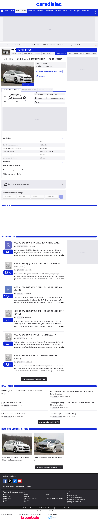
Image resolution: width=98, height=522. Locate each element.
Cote (69, 53)
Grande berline (7, 498)
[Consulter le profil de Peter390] (8, 293)
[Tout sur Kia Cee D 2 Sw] (6, 54)
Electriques (31, 11)
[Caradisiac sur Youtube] (20, 481)
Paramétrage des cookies (74, 501)
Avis (43, 53)
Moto (70, 11)
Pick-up (26, 500)
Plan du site (70, 494)
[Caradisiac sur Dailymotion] (15, 481)
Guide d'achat (21, 11)
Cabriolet (26, 496)
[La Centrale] (30, 519)
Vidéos (94, 53)
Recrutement (71, 508)
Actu (6, 11)
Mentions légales (72, 495)
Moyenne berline (7, 496)
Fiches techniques (61, 53)
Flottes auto (49, 11)
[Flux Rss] (96, 45)
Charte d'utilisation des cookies (76, 499)
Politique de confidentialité (74, 497)
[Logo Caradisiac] (49, 7)
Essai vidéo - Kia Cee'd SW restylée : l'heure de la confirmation (16, 458)
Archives (69, 492)
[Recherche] (96, 14)
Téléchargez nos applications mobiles (18, 486)
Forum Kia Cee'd (7, 386)
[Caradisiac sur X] (10, 481)
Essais (12, 11)
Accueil (14, 53)
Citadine (5, 494)
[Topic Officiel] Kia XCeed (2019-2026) (63, 414)
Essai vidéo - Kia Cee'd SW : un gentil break (48, 458)
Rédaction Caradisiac (45, 508)
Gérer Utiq (70, 503)
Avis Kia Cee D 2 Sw (8, 236)
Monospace (6, 502)
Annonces (85, 11)
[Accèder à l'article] (17, 444)
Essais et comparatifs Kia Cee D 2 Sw (14, 429)
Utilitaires (40, 11)
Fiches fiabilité (28, 53)
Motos (47, 494)
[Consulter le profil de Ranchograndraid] (8, 248)
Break (5, 500)
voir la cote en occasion (46, 66)
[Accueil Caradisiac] (2, 11)
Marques (77, 11)
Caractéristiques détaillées (11, 90)
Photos (88, 53)
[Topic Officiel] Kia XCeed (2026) (12, 403)
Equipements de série (29, 90)
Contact (25, 508)
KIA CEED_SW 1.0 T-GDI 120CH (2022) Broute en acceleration (22, 391)
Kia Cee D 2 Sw (24, 50)
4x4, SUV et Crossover (30, 498)
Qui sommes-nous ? (59, 508)
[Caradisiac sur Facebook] (5, 481)
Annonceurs (33, 508)
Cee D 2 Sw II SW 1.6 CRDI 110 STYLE (35, 335)
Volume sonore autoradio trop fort (13, 414)
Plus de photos (28, 85)
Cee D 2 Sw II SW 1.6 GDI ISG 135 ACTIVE (37, 243)
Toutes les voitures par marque (54, 498)
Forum (64, 11)
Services (58, 11)
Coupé (26, 494)
